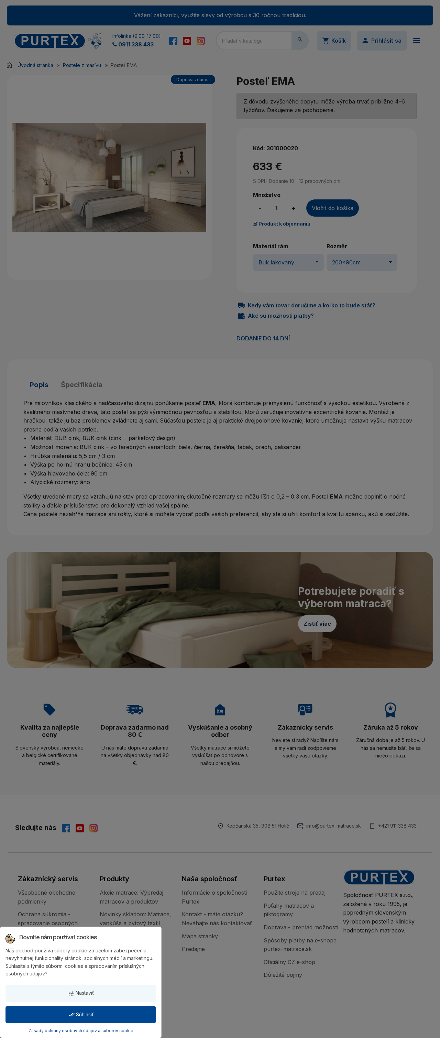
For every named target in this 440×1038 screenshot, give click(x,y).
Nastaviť (81, 993)
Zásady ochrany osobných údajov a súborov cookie (81, 1030)
